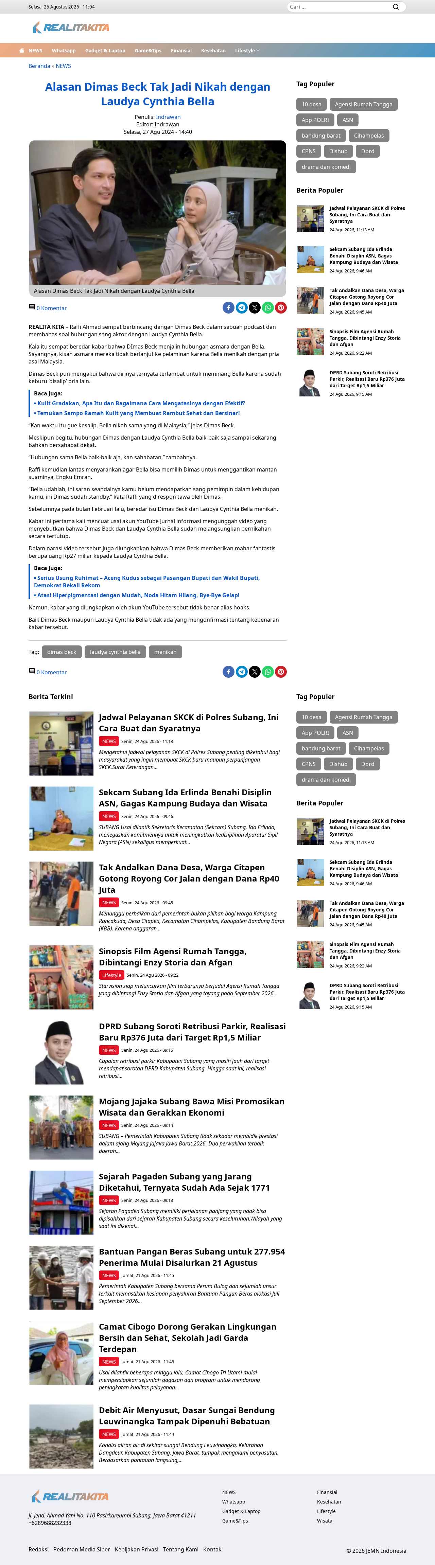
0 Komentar (51, 308)
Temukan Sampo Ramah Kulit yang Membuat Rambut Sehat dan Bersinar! (138, 413)
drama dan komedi (326, 167)
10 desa (311, 104)
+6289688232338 (50, 1523)
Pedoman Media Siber (81, 1549)
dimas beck (61, 652)
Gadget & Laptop (105, 50)
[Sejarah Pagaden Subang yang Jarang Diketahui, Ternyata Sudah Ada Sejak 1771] (61, 1203)
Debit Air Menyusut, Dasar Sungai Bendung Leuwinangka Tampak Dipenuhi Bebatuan (187, 1415)
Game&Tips (148, 50)
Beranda (39, 66)
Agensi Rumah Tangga (364, 104)
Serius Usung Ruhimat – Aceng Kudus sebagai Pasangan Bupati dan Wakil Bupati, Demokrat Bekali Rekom (147, 581)
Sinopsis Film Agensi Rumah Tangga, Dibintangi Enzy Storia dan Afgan (365, 338)
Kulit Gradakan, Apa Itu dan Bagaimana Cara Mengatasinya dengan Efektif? (141, 403)
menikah (165, 652)
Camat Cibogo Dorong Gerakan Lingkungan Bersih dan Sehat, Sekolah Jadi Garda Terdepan (188, 1337)
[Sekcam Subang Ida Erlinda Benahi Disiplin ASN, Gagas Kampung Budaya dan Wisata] (310, 259)
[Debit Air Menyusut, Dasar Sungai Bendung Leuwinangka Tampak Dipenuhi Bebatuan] (61, 1436)
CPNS (309, 151)
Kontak (212, 1549)
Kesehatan (213, 50)
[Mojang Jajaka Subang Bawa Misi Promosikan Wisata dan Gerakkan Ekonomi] (61, 1128)
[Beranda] (21, 50)
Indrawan (168, 117)
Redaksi (39, 1549)
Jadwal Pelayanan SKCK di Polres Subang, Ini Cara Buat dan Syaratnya (367, 214)
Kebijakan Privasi (136, 1549)
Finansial (181, 50)
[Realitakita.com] (71, 28)
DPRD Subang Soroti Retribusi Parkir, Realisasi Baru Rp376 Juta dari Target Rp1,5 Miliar (367, 379)
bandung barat (321, 135)
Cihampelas (369, 135)
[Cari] (396, 6)
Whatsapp (64, 50)
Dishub (338, 151)
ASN (348, 120)
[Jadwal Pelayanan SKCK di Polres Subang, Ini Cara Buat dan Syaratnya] (310, 218)
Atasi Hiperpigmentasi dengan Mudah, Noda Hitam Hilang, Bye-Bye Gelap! (138, 595)
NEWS (35, 50)
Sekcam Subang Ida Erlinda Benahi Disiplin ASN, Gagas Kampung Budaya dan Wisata (364, 255)
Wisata (324, 1520)
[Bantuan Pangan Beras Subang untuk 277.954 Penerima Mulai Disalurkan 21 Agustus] (61, 1278)
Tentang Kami (180, 1549)
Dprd (368, 151)
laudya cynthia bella (115, 652)
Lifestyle (245, 50)
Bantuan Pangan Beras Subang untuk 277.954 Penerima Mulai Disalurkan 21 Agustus (192, 1257)
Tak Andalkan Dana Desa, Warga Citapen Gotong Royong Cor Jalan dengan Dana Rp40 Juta (367, 296)
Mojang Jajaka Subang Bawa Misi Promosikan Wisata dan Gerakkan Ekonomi (192, 1107)
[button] (247, 50)
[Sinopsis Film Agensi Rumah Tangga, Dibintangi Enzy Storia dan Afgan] (310, 341)
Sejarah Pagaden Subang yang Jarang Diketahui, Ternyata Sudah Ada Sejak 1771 (184, 1182)
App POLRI (315, 120)
